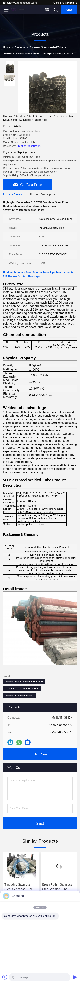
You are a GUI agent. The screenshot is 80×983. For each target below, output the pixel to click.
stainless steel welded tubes (22, 688)
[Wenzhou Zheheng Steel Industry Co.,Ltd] (18, 9)
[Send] (75, 977)
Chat (69, 9)
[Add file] (4, 977)
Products (20, 47)
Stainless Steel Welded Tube (46, 47)
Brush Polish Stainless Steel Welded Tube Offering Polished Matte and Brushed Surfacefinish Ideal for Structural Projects (19, 887)
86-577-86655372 (66, 2)
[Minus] (75, 896)
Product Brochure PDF (30, 145)
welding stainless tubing (19, 695)
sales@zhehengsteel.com (22, 2)
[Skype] (10, 742)
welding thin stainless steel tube (24, 681)
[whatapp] (19, 742)
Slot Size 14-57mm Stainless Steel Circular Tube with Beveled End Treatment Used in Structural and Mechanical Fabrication (57, 887)
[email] (27, 742)
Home (6, 47)
